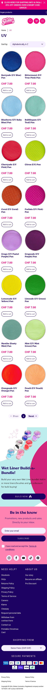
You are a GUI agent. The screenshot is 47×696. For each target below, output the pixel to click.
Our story (29, 575)
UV (10, 30)
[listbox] (28, 44)
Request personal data (11, 613)
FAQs (3, 579)
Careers (4, 600)
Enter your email (12, 531)
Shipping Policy (8, 588)
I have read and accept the (17, 546)
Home (3, 30)
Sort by (4, 44)
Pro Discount (30, 583)
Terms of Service (8, 596)
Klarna (4, 604)
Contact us (6, 625)
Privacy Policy (7, 592)
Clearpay (5, 609)
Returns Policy (7, 583)
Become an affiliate (33, 579)
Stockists (5, 575)
